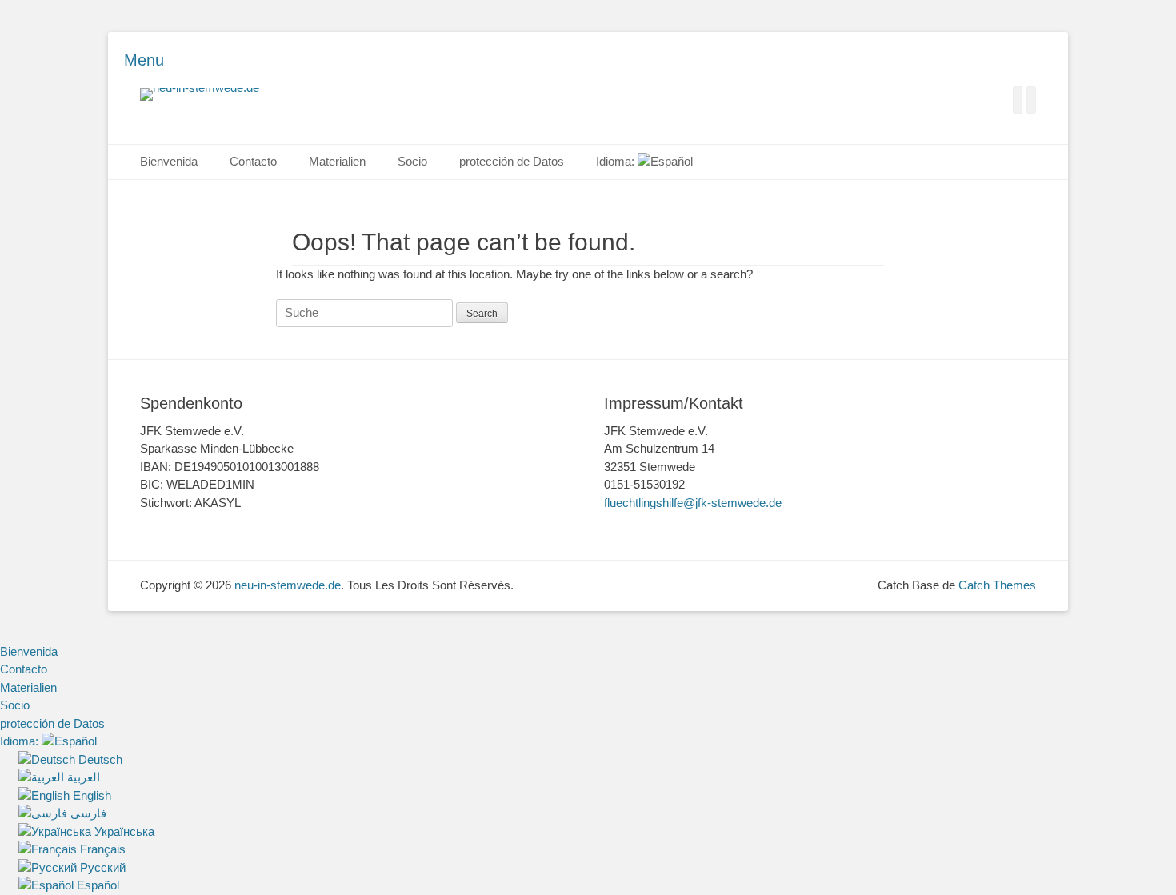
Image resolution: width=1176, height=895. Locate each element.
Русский (101, 867)
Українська (122, 831)
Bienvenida (169, 161)
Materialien (337, 161)
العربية (82, 777)
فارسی (86, 813)
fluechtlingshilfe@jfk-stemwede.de (693, 502)
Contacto (253, 161)
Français (101, 849)
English (90, 795)
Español (96, 885)
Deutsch (98, 759)
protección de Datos (511, 161)
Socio (412, 161)
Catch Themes (997, 585)
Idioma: (617, 161)
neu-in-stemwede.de (287, 585)
